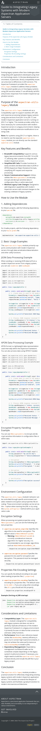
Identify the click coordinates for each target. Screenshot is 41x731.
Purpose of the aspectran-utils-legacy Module (18, 37)
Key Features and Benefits (11, 40)
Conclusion (6, 59)
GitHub (5, 712)
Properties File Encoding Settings (15, 54)
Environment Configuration (11, 49)
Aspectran (20, 2)
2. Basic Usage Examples (12, 47)
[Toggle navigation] (38, 2)
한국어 (36, 725)
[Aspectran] (3, 2)
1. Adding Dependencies (12, 44)
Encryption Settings (10, 52)
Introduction (7, 34)
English (30, 725)
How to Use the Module (11, 42)
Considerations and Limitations (13, 56)
